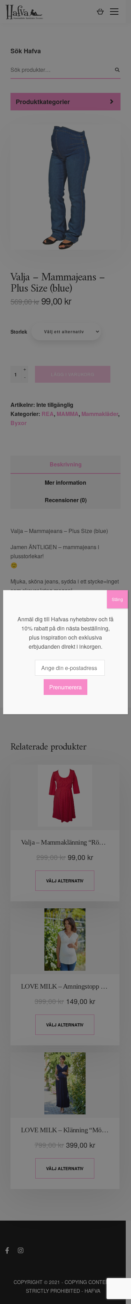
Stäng (117, 599)
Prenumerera (65, 687)
